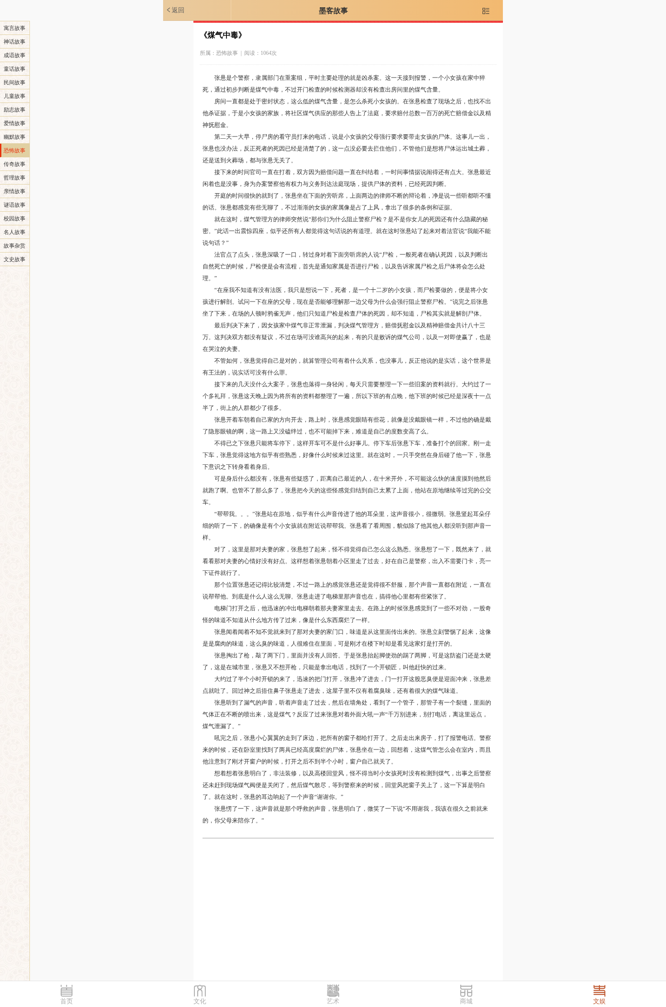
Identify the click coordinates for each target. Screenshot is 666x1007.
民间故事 (14, 82)
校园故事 (14, 218)
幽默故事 (14, 137)
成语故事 (14, 55)
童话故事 (14, 69)
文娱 (599, 1001)
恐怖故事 (14, 150)
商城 (466, 1001)
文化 (199, 1001)
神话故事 (14, 42)
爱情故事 (14, 123)
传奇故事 (14, 164)
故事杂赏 (14, 246)
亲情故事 (14, 191)
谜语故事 (14, 205)
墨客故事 (333, 11)
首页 (66, 1001)
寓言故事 (14, 28)
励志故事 (14, 110)
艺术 (333, 1001)
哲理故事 (14, 178)
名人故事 (14, 232)
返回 (174, 10)
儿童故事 (14, 96)
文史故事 (14, 259)
